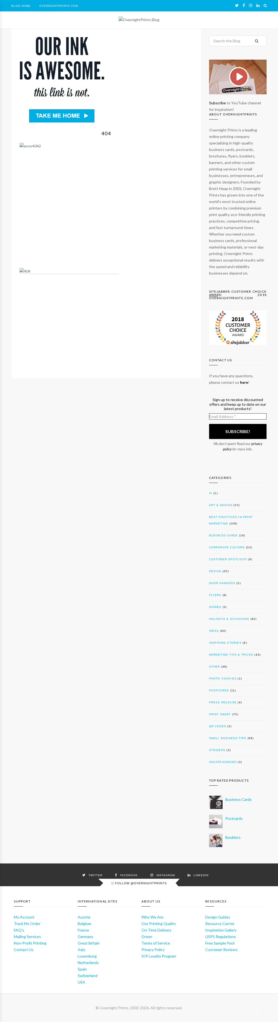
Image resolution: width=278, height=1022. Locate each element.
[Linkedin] (258, 5)
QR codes (217, 726)
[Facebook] (244, 5)
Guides (215, 606)
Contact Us (23, 949)
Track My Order (27, 923)
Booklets (233, 837)
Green (146, 936)
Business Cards (223, 535)
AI (210, 493)
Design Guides (217, 917)
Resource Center (220, 923)
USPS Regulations (220, 936)
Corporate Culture (227, 547)
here (244, 382)
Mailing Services (27, 936)
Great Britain (89, 943)
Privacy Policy (153, 949)
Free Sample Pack (220, 943)
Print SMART (220, 714)
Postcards (219, 690)
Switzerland (87, 975)
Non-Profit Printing (30, 943)
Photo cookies (223, 678)
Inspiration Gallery (220, 930)
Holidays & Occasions (229, 618)
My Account (24, 917)
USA (81, 982)
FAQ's (19, 930)
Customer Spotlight (228, 559)
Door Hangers (222, 583)
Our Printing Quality (158, 923)
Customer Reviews (221, 949)
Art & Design (220, 505)
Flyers (215, 595)
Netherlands (88, 962)
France (83, 930)
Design (215, 571)
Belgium (84, 923)
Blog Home (21, 5)
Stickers (217, 750)
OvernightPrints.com (58, 5)
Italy (81, 949)
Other (214, 666)
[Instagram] (250, 5)
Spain (82, 969)
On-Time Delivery (156, 930)
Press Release (223, 702)
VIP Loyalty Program (158, 956)
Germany (85, 936)
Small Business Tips (228, 738)
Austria (84, 917)
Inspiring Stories (225, 642)
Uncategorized (223, 761)
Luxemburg (87, 956)
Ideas (214, 630)
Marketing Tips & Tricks (231, 654)
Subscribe (217, 103)
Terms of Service (155, 943)
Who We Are (152, 917)
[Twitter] (237, 5)
